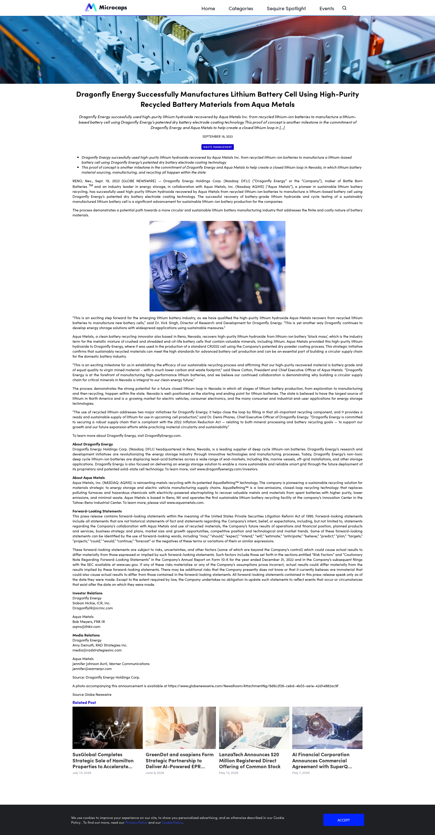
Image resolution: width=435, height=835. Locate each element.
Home (208, 8)
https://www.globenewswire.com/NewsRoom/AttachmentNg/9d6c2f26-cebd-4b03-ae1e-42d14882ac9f (253, 685)
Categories (241, 8)
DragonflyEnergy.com (163, 435)
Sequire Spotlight (286, 8)
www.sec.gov (127, 564)
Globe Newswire (98, 694)
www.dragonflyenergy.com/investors (227, 468)
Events (326, 8)
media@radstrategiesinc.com (97, 649)
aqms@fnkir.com (86, 626)
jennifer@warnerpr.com (92, 668)
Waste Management (217, 147)
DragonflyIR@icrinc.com (92, 607)
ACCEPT (344, 820)
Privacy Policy (136, 822)
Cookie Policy (172, 822)
